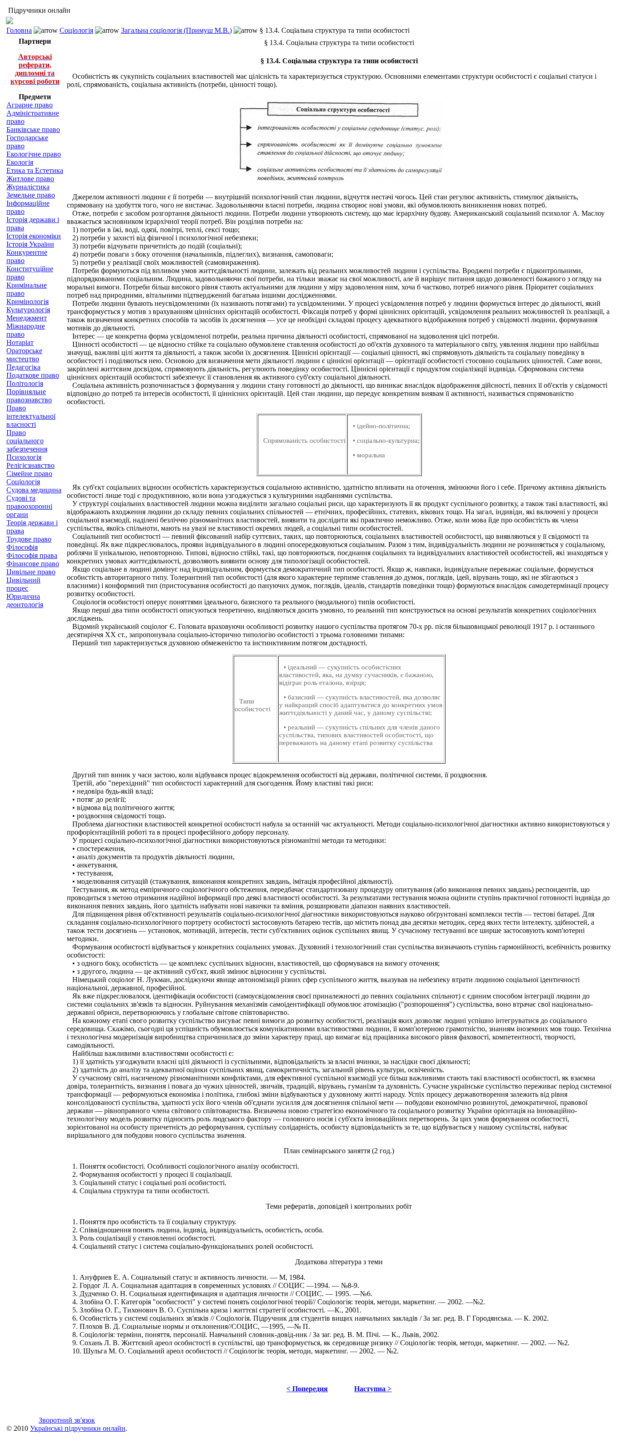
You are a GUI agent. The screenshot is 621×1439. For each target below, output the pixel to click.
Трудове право (28, 539)
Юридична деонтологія (24, 600)
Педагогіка (23, 367)
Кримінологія (27, 301)
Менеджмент (26, 318)
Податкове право (32, 375)
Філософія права (31, 555)
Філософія (22, 547)
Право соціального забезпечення (26, 441)
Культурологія (28, 310)
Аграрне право (29, 105)
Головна (19, 30)
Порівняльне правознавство (29, 396)
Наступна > (372, 1389)
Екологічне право (33, 154)
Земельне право (30, 195)
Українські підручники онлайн (77, 1428)
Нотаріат (20, 342)
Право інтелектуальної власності (30, 416)
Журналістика (28, 187)
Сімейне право (29, 473)
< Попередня (307, 1389)
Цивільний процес (23, 584)
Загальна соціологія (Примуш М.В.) (176, 30)
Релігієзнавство (30, 465)
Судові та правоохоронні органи (29, 506)
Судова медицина (33, 490)
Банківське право (33, 129)
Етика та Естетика (34, 170)
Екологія (19, 162)
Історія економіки (33, 236)
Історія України (30, 244)
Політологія (24, 383)
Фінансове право (32, 563)
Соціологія (76, 30)
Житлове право (30, 178)
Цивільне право (30, 572)
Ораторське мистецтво (24, 355)
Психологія (23, 457)
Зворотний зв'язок (67, 1420)
